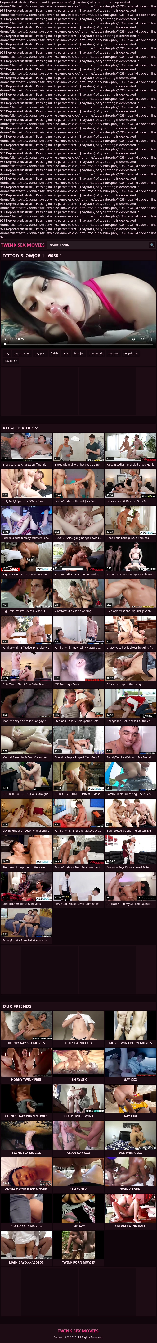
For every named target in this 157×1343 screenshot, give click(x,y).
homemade (96, 353)
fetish (54, 353)
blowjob (79, 353)
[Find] (152, 245)
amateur (113, 353)
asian (66, 353)
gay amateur (22, 353)
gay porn (40, 353)
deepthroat (130, 353)
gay (7, 353)
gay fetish (11, 360)
